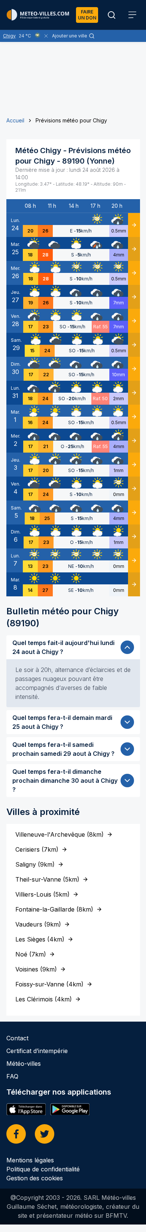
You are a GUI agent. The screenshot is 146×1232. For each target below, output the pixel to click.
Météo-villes (23, 1063)
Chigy (9, 36)
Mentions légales (30, 1160)
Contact (17, 1038)
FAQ (12, 1076)
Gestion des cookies (34, 1178)
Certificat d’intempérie (37, 1051)
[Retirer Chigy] (46, 36)
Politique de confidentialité (43, 1169)
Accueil (15, 120)
